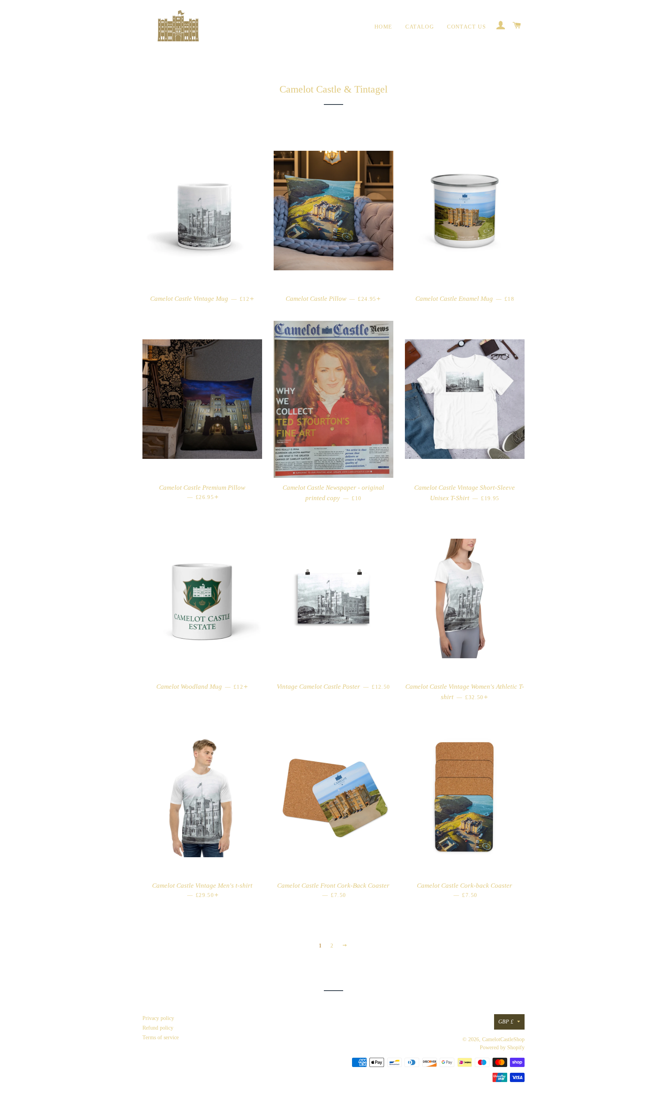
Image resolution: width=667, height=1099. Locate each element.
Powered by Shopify (502, 1047)
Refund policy (157, 1028)
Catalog (419, 27)
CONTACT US (466, 27)
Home (383, 27)
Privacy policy (158, 1018)
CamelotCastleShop (503, 1039)
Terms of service (160, 1037)
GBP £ (505, 1022)
